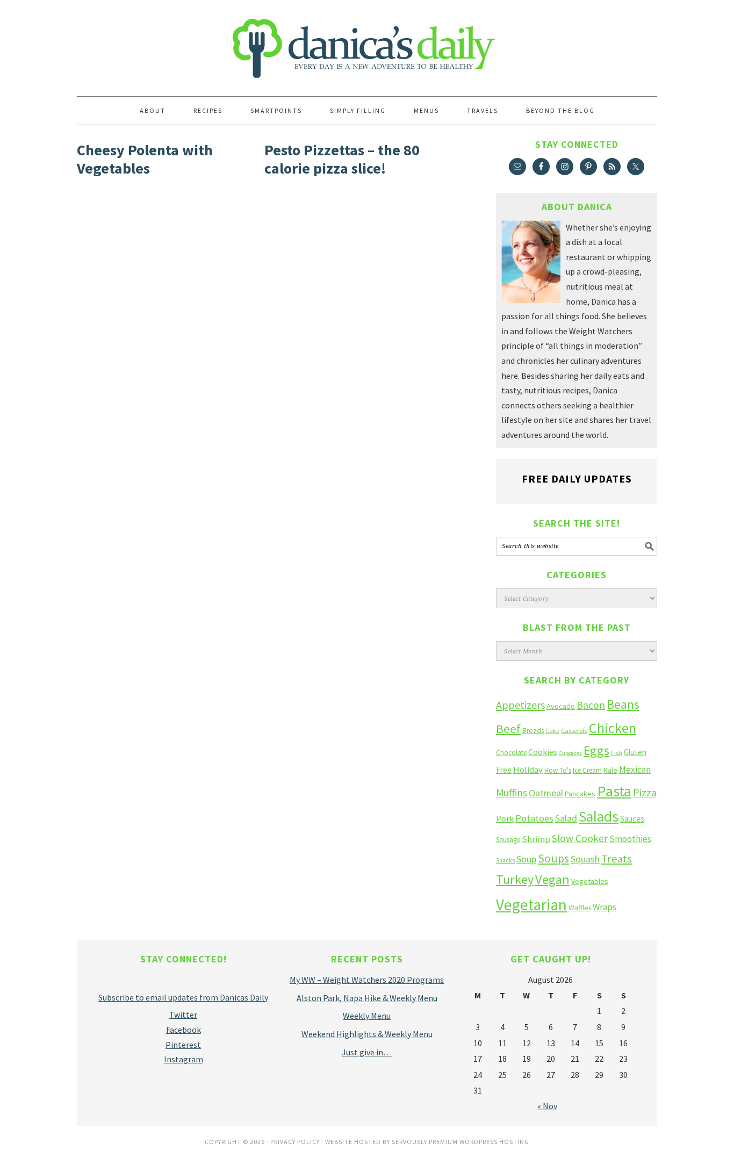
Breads (533, 730)
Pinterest (183, 1044)
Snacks (505, 860)
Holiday (528, 769)
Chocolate (511, 752)
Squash (585, 859)
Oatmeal (546, 793)
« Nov (547, 1106)
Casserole (574, 731)
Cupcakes (570, 753)
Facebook (183, 1029)
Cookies (542, 751)
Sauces (632, 819)
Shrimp (536, 839)
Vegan (552, 879)
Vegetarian (531, 905)
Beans (623, 704)
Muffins (511, 792)
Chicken (612, 728)
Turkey (515, 879)
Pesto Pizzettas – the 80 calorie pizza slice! (342, 159)
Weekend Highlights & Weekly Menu (367, 1033)
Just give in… (367, 1052)
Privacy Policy (295, 1142)
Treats (616, 859)
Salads (598, 816)
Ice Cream (587, 770)
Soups (553, 858)
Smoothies (630, 839)
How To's (557, 770)
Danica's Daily (367, 43)
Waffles (580, 907)
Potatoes (534, 818)
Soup (526, 859)
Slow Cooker (580, 838)
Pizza (645, 792)
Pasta (614, 791)
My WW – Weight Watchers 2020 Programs (367, 979)
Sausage (508, 839)
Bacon (591, 705)
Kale (610, 770)
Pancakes (580, 794)
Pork (505, 818)
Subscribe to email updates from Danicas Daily (183, 997)
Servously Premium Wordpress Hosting (460, 1142)
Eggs (596, 750)
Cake (552, 731)
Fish (616, 753)
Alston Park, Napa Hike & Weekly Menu (367, 997)
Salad (566, 818)
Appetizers (520, 704)
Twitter (183, 1014)
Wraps (604, 907)
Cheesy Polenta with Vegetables (145, 159)
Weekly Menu (367, 1015)
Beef (508, 728)
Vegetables (589, 881)
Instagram (183, 1059)
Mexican (635, 769)
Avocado (560, 706)
